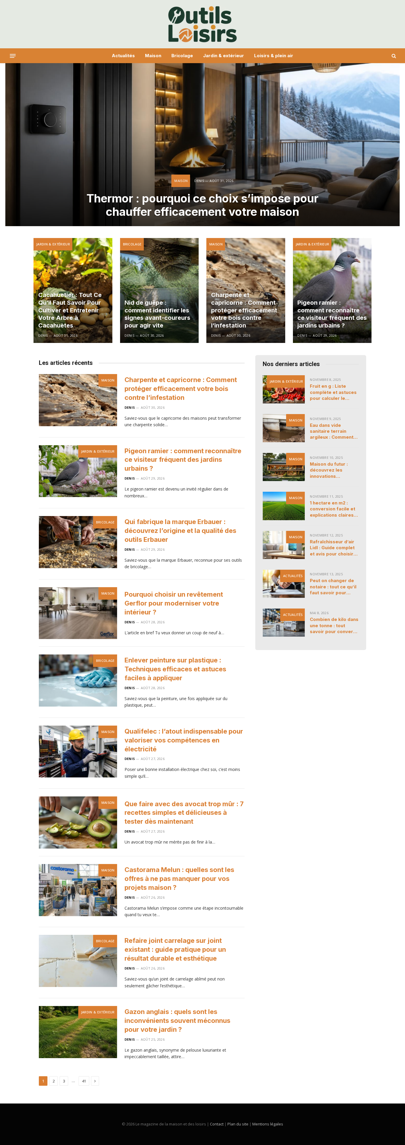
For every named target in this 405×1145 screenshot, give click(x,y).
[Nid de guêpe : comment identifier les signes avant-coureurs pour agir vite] (159, 290)
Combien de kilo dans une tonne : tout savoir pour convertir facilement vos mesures (334, 626)
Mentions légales (267, 1124)
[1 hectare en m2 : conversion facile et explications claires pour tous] (284, 506)
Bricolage (182, 55)
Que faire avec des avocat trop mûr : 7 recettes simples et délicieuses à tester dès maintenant (184, 812)
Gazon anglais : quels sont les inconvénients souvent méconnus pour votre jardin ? (177, 1020)
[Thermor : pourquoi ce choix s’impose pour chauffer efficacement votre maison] (202, 144)
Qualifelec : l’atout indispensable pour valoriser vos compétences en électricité (184, 740)
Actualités (123, 55)
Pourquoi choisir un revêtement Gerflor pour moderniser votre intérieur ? (174, 603)
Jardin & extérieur (223, 55)
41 (84, 1081)
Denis (199, 180)
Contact (217, 1124)
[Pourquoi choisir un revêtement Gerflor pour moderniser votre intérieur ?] (78, 613)
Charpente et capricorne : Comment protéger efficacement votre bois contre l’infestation (244, 310)
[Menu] (13, 56)
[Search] (393, 56)
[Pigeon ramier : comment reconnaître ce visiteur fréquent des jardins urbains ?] (332, 290)
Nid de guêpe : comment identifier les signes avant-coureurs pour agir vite (157, 314)
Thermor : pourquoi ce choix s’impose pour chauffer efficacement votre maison (202, 205)
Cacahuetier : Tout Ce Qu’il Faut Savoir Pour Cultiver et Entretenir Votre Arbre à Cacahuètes (70, 310)
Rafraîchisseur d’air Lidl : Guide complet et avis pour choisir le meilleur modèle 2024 (332, 548)
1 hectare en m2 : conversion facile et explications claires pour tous (332, 509)
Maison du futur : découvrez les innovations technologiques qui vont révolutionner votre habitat (331, 470)
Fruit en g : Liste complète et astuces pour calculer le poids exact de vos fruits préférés (333, 392)
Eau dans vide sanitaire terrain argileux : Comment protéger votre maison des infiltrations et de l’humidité (331, 431)
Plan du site (237, 1124)
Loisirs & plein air (273, 55)
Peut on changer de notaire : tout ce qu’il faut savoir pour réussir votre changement (333, 587)
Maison (153, 55)
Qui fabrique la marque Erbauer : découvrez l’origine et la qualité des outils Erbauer (180, 530)
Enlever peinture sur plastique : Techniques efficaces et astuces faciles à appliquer (175, 669)
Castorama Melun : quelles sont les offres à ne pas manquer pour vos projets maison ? (179, 878)
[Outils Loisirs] (203, 24)
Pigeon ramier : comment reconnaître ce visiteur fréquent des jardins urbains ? (332, 314)
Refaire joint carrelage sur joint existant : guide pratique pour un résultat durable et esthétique (175, 949)
